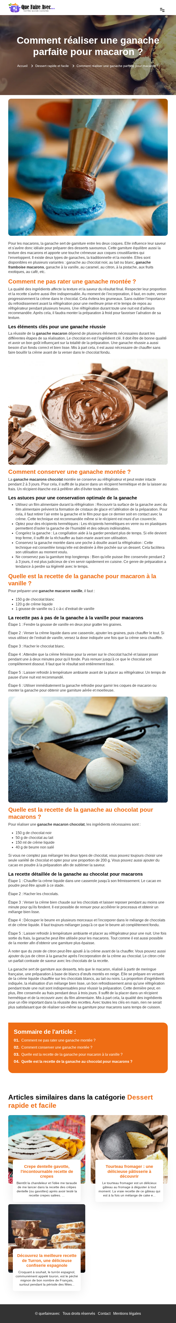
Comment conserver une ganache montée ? (53, 1047)
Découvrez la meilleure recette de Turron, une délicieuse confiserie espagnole (47, 1260)
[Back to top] (163, 1310)
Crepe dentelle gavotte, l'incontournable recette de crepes (47, 1171)
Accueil (22, 66)
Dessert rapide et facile (52, 66)
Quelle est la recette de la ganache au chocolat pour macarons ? (73, 1061)
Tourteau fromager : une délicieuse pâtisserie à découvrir (129, 1171)
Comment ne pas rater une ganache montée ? (55, 1040)
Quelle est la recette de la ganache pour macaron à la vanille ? (68, 1054)
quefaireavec (49, 1313)
